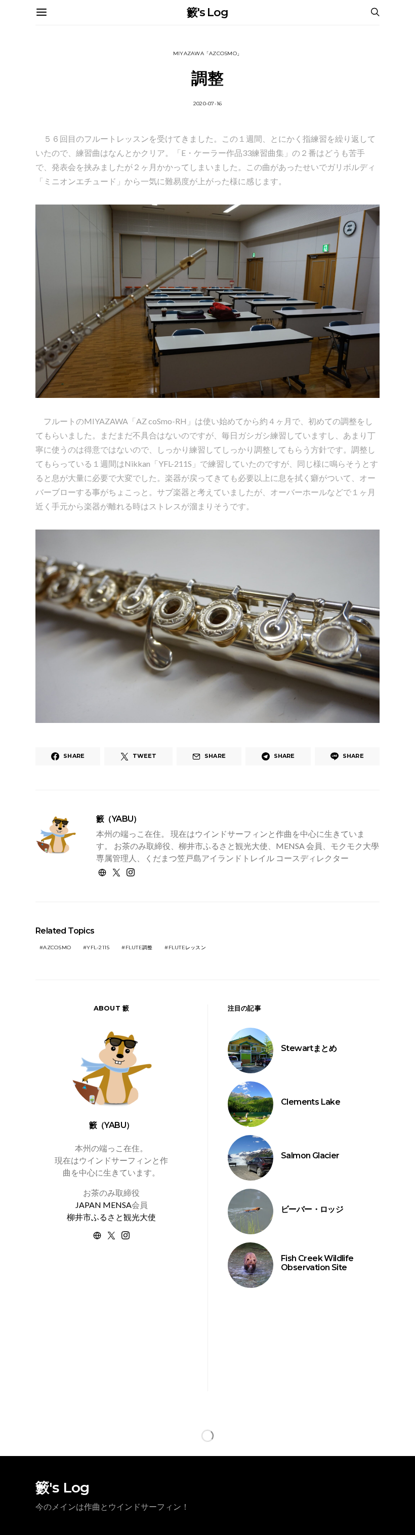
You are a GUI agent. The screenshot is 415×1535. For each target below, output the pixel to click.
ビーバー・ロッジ (312, 1209)
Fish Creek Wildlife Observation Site (317, 1263)
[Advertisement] (111, 1328)
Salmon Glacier (310, 1155)
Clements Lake (310, 1102)
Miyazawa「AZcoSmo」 (207, 53)
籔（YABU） (118, 819)
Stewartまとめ (309, 1048)
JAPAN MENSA (103, 1204)
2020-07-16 (207, 103)
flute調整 (139, 947)
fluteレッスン (187, 947)
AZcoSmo (57, 947)
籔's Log (207, 12)
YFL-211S (98, 947)
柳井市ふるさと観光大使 (111, 1217)
